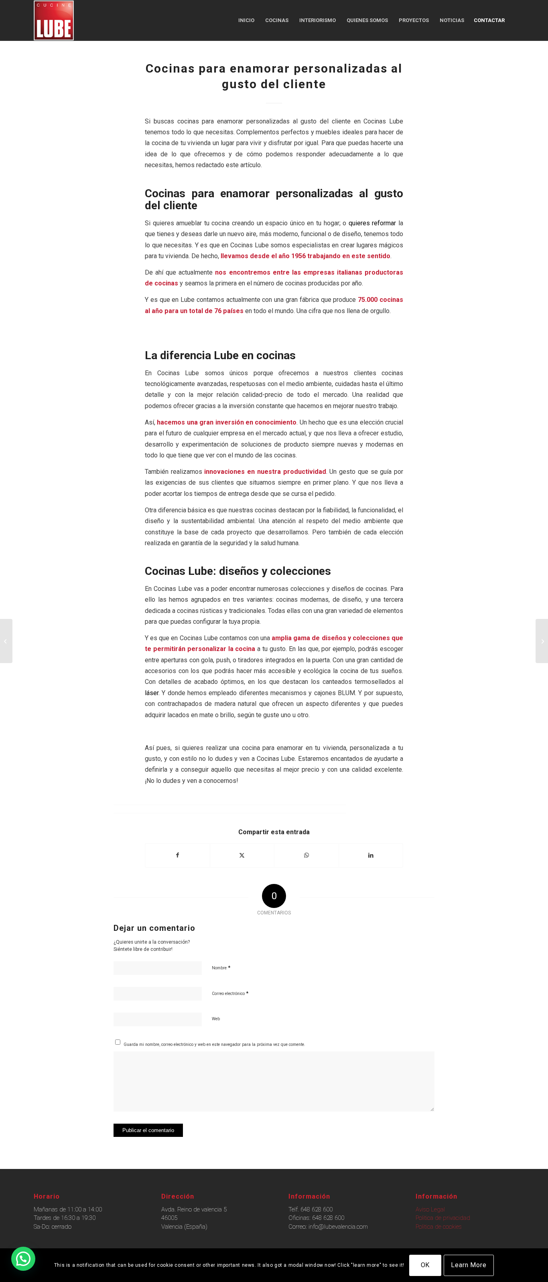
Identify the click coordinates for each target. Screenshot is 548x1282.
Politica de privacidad (443, 1217)
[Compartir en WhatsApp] (306, 855)
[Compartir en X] (242, 855)
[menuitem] (246, 20)
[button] (23, 1259)
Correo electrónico (230, 993)
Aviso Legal (430, 1209)
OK (425, 1265)
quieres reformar (372, 223)
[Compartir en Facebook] (177, 855)
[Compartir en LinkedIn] (371, 855)
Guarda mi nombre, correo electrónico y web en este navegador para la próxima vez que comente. (214, 1044)
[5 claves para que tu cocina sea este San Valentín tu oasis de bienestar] (6, 641)
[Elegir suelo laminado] (542, 641)
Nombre (221, 968)
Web (216, 1019)
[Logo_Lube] (54, 20)
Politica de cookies (439, 1226)
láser (151, 693)
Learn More (468, 1265)
